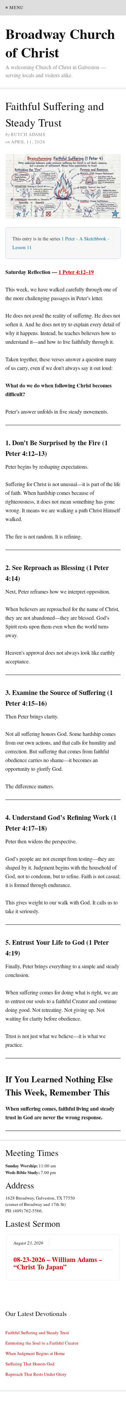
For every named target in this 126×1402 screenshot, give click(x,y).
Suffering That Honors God (29, 1364)
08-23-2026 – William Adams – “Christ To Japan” (57, 1263)
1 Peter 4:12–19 (76, 272)
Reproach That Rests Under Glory (36, 1374)
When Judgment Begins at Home (35, 1353)
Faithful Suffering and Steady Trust (37, 1332)
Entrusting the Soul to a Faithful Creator (41, 1343)
